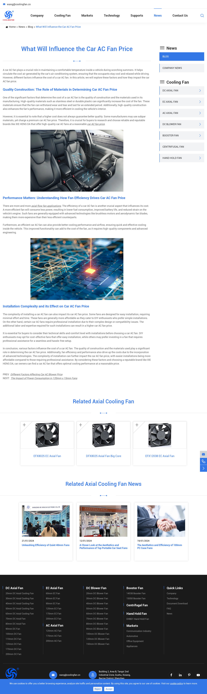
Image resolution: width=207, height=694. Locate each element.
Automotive (132, 636)
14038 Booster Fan (135, 593)
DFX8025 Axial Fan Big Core (103, 456)
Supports (137, 15)
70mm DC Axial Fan (15, 618)
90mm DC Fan (13, 629)
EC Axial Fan (170, 101)
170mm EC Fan (53, 613)
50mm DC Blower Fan (97, 608)
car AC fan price (96, 124)
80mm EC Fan (53, 598)
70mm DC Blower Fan (97, 618)
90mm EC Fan (53, 603)
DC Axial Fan (170, 90)
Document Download (177, 603)
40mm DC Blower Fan (97, 603)
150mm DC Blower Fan (97, 644)
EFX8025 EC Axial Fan (47, 456)
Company (37, 15)
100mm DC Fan (13, 634)
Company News (172, 67)
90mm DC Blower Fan (97, 629)
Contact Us (180, 15)
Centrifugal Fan (173, 146)
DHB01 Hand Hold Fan (137, 619)
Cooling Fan (62, 15)
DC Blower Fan (172, 124)
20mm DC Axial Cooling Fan (20, 593)
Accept (109, 689)
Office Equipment (134, 641)
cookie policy (176, 683)
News (158, 15)
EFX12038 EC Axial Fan (159, 456)
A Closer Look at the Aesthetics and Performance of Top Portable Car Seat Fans (103, 546)
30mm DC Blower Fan (97, 598)
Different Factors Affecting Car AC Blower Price (36, 374)
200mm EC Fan (53, 618)
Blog (30, 26)
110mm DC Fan (13, 639)
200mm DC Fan (13, 654)
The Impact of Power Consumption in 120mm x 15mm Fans (44, 378)
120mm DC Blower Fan (97, 639)
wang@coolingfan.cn (69, 675)
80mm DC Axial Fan (15, 623)
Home (12, 26)
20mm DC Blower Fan (97, 593)
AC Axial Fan (170, 112)
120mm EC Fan (53, 608)
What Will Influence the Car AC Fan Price (58, 26)
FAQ (169, 608)
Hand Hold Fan (172, 157)
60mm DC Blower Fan (97, 613)
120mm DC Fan (13, 644)
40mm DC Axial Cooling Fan (20, 603)
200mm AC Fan (53, 641)
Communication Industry (138, 631)
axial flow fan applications (46, 205)
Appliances (131, 646)
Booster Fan (171, 135)
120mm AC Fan (53, 630)
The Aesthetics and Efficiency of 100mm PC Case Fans (159, 546)
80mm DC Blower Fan (97, 623)
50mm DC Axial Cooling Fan (20, 608)
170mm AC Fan (53, 636)
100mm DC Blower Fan (97, 634)
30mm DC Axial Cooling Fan (20, 598)
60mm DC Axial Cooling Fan (20, 613)
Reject (98, 689)
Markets (87, 15)
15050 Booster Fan (135, 598)
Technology (112, 15)
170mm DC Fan (13, 649)
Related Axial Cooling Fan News (103, 484)
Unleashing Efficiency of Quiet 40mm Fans (45, 545)
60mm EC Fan (53, 593)
